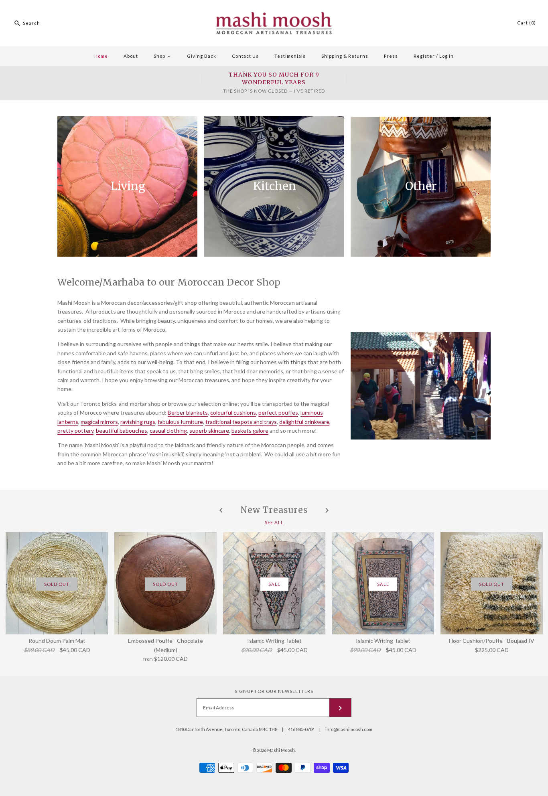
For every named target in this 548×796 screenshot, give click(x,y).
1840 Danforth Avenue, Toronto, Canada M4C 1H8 (226, 729)
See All (274, 522)
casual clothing (168, 430)
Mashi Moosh (281, 750)
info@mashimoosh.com (348, 729)
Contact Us (245, 56)
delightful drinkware (304, 421)
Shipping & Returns (344, 56)
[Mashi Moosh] (274, 4)
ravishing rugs (137, 421)
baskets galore (249, 430)
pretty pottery (75, 430)
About (131, 56)
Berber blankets (188, 412)
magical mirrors (99, 421)
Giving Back (201, 56)
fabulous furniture (180, 421)
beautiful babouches (121, 430)
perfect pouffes (278, 412)
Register (424, 56)
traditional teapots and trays (241, 421)
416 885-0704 (301, 729)
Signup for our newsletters (274, 691)
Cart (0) (526, 22)
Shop (162, 56)
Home (101, 56)
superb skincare (209, 430)
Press (391, 56)
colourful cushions (233, 412)
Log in (446, 56)
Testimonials (290, 56)
